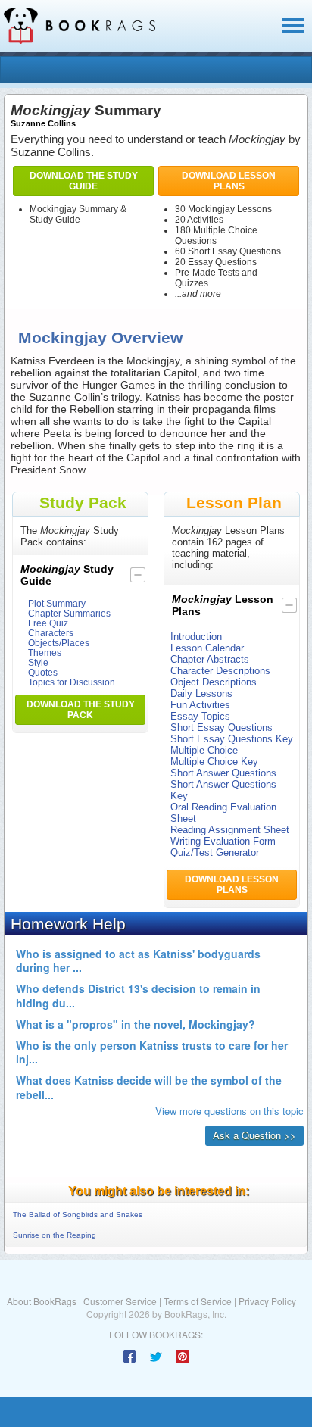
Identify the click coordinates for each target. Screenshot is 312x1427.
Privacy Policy (267, 1300)
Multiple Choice (204, 750)
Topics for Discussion (71, 682)
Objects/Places (58, 643)
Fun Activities (200, 704)
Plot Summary (57, 603)
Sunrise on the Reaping (54, 1235)
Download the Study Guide (84, 181)
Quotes (43, 672)
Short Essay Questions (221, 727)
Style (38, 662)
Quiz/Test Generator (214, 852)
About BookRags (41, 1300)
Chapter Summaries (69, 613)
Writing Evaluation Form (223, 841)
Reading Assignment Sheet (229, 829)
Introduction (196, 636)
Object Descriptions (213, 682)
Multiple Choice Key (214, 761)
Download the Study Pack (81, 709)
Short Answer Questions (223, 773)
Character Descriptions (220, 670)
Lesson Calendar (207, 648)
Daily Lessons (201, 693)
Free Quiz (48, 623)
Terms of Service (198, 1300)
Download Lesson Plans (229, 181)
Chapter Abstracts (209, 659)
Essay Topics (200, 716)
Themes (44, 652)
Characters (50, 633)
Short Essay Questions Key (231, 739)
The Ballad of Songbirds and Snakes (77, 1214)
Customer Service (120, 1300)
